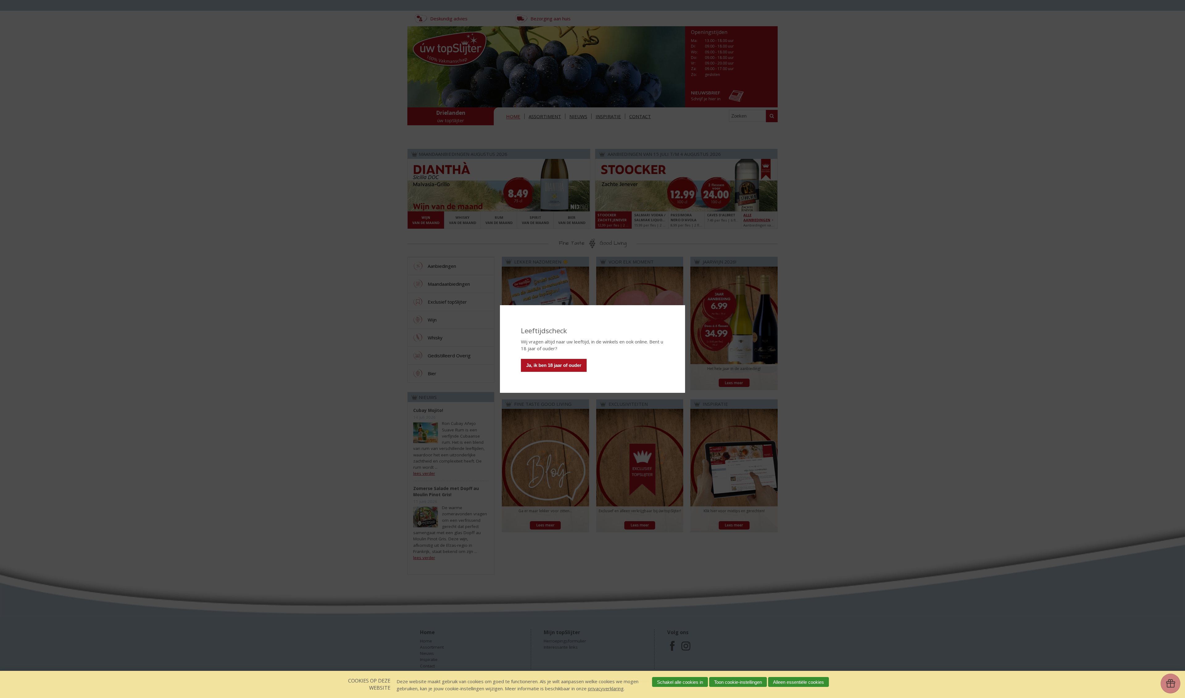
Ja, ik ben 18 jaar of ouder (553, 365)
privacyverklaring (606, 688)
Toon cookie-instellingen (738, 682)
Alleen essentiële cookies (798, 682)
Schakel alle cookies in (680, 682)
